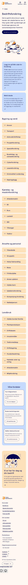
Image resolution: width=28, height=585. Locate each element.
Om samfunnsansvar (12, 439)
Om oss (4, 520)
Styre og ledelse (6, 525)
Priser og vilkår (6, 513)
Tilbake (5, 8)
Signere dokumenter (8, 508)
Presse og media (7, 528)
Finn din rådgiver (11, 401)
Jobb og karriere (7, 523)
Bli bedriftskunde (11, 421)
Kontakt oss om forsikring (10, 32)
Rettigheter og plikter (8, 531)
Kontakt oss (5, 505)
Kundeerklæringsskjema (9, 510)
